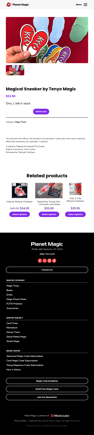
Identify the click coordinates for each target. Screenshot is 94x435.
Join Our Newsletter (47, 397)
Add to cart (41, 112)
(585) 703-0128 (47, 254)
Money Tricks (13, 332)
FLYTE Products (14, 304)
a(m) (65, 426)
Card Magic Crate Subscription (22, 361)
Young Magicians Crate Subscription (24, 365)
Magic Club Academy (47, 381)
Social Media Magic (16, 337)
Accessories (12, 308)
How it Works (13, 370)
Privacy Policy (20, 421)
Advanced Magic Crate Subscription (24, 356)
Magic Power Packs (16, 299)
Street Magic (13, 341)
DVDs (9, 295)
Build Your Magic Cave (47, 389)
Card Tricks (12, 323)
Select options (19, 214)
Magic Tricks (20, 122)
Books (9, 290)
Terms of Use (35, 421)
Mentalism (12, 328)
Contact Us (47, 270)
